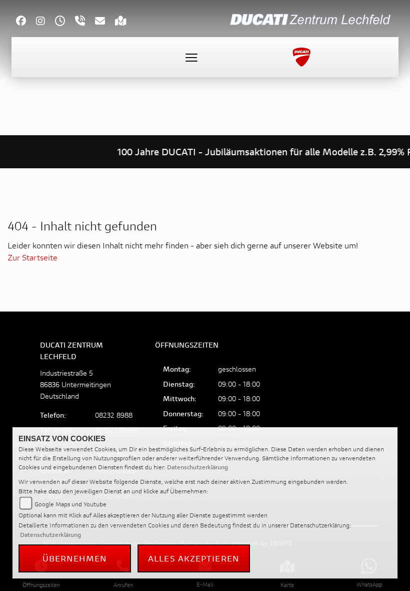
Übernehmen (75, 558)
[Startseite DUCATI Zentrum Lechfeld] (312, 18)
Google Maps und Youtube (70, 504)
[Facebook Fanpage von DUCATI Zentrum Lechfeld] (26, 22)
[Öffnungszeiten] (65, 22)
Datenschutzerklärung (197, 467)
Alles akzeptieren (194, 558)
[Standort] (125, 22)
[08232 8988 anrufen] (85, 22)
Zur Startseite (33, 257)
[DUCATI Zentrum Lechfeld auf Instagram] (45, 22)
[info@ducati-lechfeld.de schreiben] (105, 22)
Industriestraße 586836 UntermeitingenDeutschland (75, 384)
